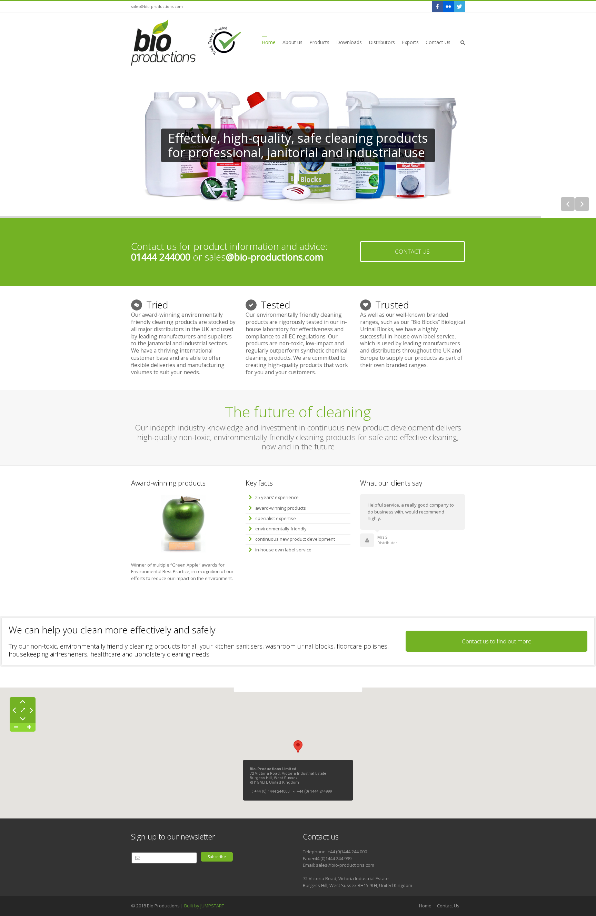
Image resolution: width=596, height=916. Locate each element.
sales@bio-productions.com (157, 6)
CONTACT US (412, 251)
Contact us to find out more (497, 641)
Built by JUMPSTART (204, 906)
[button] (298, 746)
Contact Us (448, 906)
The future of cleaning (298, 411)
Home (425, 906)
